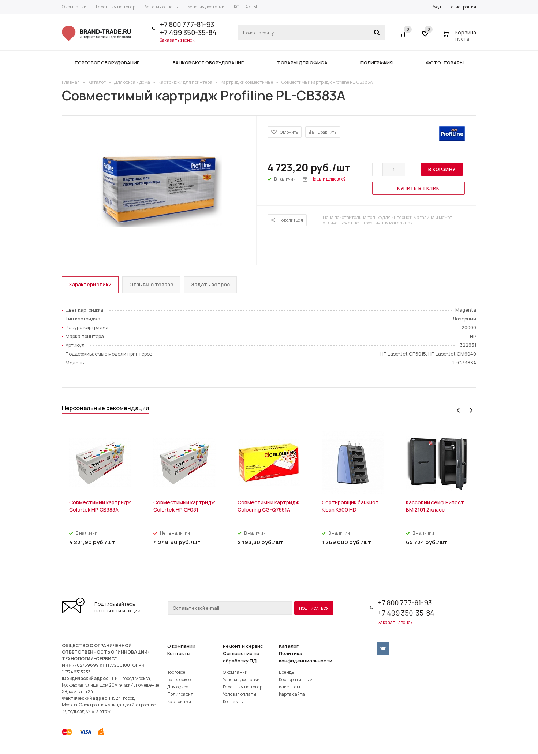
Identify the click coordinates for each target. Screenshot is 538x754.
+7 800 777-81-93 (187, 24)
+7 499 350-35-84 (188, 32)
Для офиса (177, 687)
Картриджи (179, 701)
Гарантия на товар (242, 687)
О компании (181, 646)
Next (471, 410)
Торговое (176, 672)
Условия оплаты (239, 694)
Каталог (289, 646)
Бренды (287, 672)
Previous (458, 410)
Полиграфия (180, 694)
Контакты (178, 653)
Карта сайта (292, 694)
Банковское (179, 679)
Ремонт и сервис (243, 646)
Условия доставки (241, 679)
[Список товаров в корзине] (460, 38)
